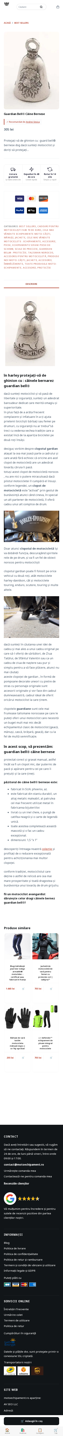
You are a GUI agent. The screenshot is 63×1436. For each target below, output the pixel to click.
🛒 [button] (23, 988)
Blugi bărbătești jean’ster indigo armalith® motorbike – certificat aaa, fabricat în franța (17, 973)
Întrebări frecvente (16, 1309)
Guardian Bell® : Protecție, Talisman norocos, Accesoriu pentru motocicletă (29, 252)
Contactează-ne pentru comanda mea (28, 1176)
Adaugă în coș (34, 1421)
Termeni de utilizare (17, 1320)
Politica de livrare (15, 1248)
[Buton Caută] (41, 7)
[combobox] (27, 7)
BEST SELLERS (27, 226)
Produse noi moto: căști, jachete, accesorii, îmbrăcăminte (31, 260)
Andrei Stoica (33, 121)
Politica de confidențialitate (21, 1254)
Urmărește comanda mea (20, 1170)
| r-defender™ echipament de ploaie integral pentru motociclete (45, 1043)
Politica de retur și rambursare (23, 1259)
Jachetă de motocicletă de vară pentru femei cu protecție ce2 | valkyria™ (45, 973)
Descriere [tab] (31, 284)
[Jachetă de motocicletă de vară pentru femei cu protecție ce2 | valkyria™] (45, 946)
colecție (47, 849)
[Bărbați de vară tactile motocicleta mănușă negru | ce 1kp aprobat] (18, 1018)
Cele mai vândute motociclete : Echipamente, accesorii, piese (30, 241)
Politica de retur (14, 1326)
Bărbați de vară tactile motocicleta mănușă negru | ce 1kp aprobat (17, 1043)
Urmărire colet (13, 1314)
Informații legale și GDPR (19, 1270)
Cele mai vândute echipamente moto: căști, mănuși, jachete (29, 233)
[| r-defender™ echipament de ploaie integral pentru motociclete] (45, 1018)
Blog (6, 1242)
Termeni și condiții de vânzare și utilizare (29, 1265)
